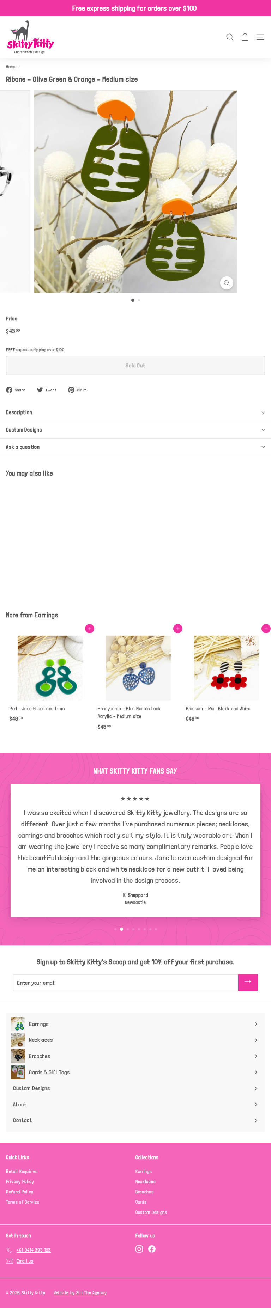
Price (12, 319)
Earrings (46, 615)
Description (19, 412)
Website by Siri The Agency (80, 1292)
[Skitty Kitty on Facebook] (152, 1249)
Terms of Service (23, 1202)
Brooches (145, 1191)
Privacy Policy (20, 1181)
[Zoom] (226, 282)
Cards (141, 1202)
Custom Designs (24, 430)
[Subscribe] (248, 982)
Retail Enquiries (22, 1171)
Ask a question (23, 447)
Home (11, 66)
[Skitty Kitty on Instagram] (139, 1249)
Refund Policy (20, 1191)
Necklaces (146, 1181)
